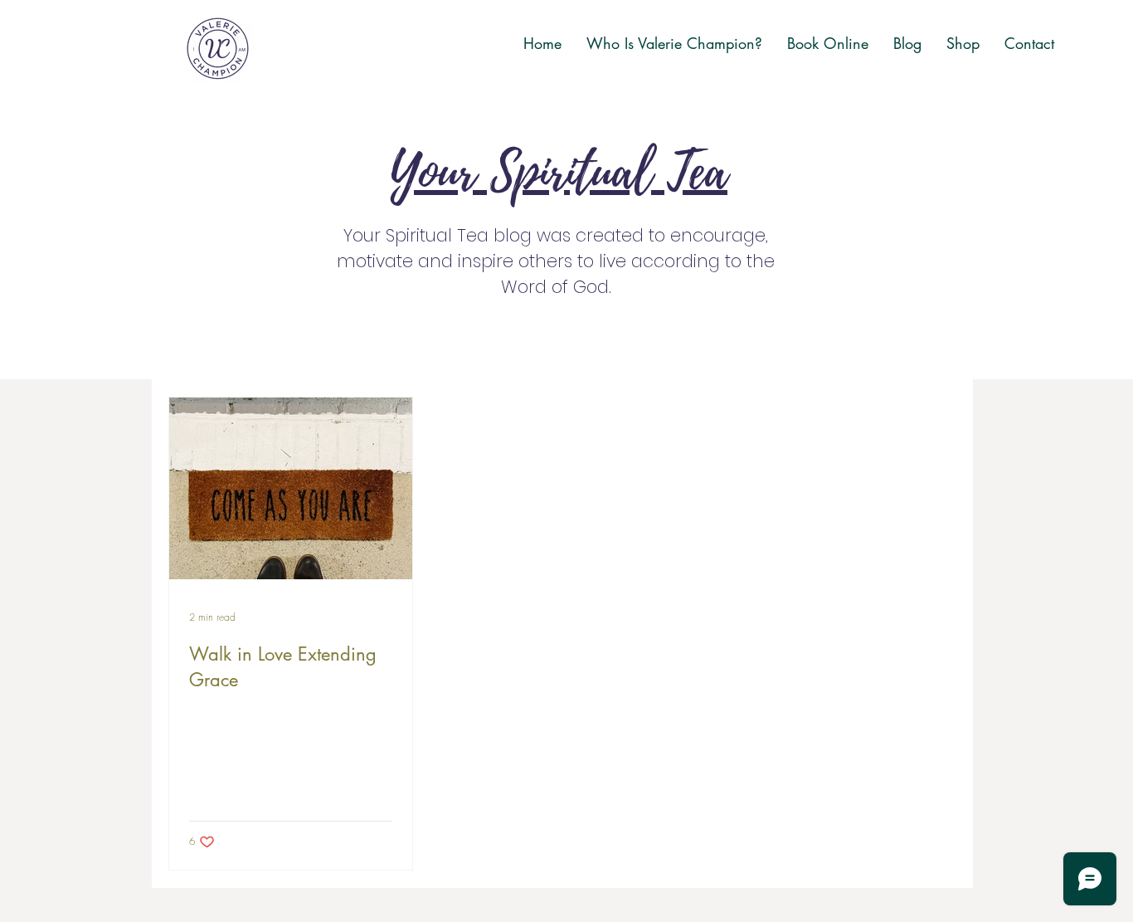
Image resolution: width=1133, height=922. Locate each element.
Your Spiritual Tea (558, 173)
